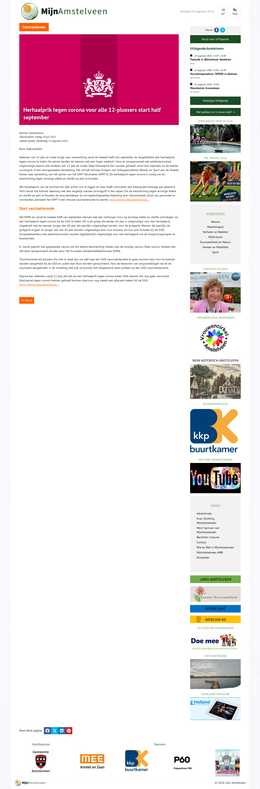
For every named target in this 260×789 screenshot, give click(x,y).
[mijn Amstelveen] (66, 11)
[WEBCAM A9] (215, 619)
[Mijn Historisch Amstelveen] (215, 378)
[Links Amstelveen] (215, 579)
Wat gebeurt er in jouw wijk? (214, 112)
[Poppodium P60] (182, 761)
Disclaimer (203, 557)
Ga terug (26, 300)
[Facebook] (216, 30)
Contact (201, 542)
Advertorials (204, 513)
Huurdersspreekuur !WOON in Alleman (213, 74)
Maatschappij (215, 227)
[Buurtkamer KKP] (137, 760)
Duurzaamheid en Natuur (215, 242)
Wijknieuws (215, 237)
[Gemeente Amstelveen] (41, 761)
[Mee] (92, 761)
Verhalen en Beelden (215, 232)
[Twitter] (222, 30)
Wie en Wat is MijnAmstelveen (215, 547)
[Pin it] (68, 730)
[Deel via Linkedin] (61, 730)
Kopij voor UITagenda (215, 39)
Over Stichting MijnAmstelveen (206, 521)
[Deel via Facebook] (47, 730)
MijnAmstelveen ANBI (210, 552)
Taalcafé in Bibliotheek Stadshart (210, 59)
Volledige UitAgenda (215, 100)
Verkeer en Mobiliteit (216, 247)
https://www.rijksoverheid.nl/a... (39, 284)
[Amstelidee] (227, 762)
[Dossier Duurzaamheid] (215, 594)
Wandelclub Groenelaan (205, 88)
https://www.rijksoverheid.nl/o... (129, 199)
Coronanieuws (36, 133)
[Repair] (215, 608)
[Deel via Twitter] (54, 730)
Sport (215, 252)
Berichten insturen (208, 537)
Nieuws (215, 222)
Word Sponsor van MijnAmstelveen (208, 530)
